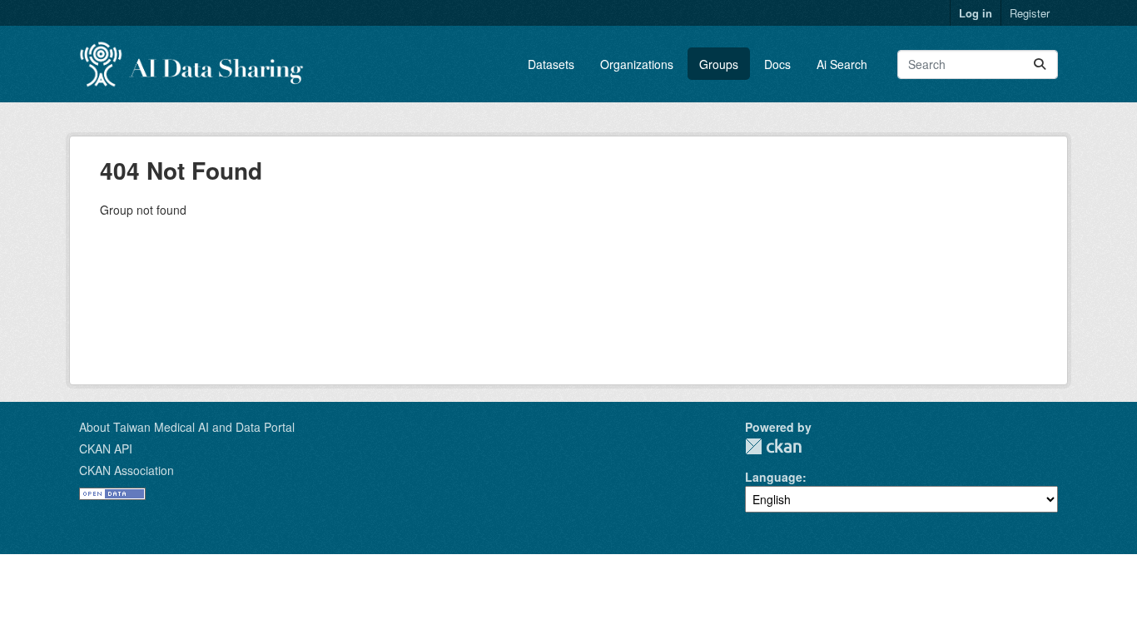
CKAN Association (126, 470)
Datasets (551, 64)
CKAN (773, 446)
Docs (777, 64)
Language (773, 476)
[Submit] (1039, 64)
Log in (975, 13)
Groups (718, 64)
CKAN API (105, 448)
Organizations (636, 64)
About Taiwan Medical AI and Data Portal (187, 427)
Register (1030, 13)
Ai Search (842, 64)
